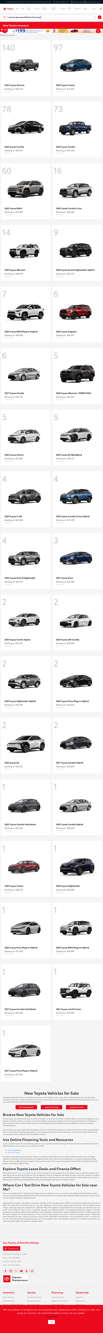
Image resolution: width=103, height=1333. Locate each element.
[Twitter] (15, 1270)
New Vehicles (8, 1297)
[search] (101, 8)
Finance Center (58, 1297)
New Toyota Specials (26, 1107)
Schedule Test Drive (77, 1107)
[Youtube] (21, 1270)
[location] (54, 2)
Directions (80, 1304)
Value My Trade (58, 1304)
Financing (57, 1292)
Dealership (82, 1292)
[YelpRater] (26, 1270)
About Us (80, 1297)
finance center (21, 1173)
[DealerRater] (31, 1270)
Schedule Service (34, 1297)
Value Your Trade (13, 1152)
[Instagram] (10, 1270)
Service (31, 1292)
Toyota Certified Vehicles (13, 1304)
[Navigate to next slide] (101, 31)
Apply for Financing (51, 1107)
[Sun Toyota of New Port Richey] (8, 8)
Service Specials (34, 1300)
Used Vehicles (9, 1300)
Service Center (33, 1304)
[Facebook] (5, 1270)
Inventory (8, 1292)
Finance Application (15, 1150)
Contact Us (13, 1248)
